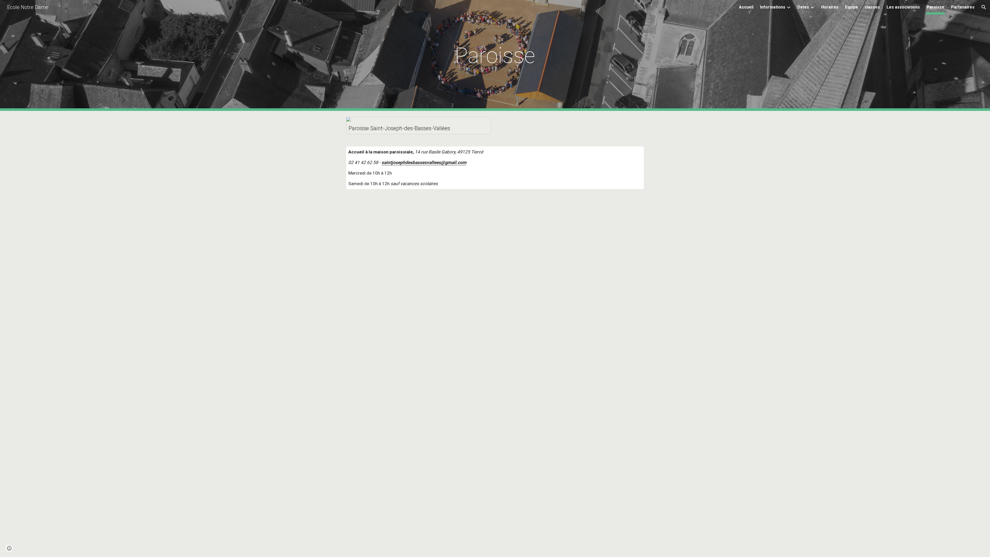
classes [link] (872, 7)
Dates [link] (803, 7)
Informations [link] (772, 7)
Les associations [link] (903, 7)
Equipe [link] (851, 7)
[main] (495, 55)
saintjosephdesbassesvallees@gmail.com (424, 162)
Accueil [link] (746, 7)
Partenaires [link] (963, 7)
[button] (984, 7)
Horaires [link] (829, 7)
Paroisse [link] (935, 7)
